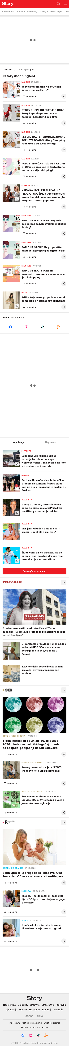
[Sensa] (29, 1016)
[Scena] (40, 1016)
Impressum (14, 1022)
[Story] (6, 4)
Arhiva (45, 1027)
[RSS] (59, 327)
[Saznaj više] (63, 582)
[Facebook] (11, 327)
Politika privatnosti (30, 1027)
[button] (30, 96)
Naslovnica (8, 69)
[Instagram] (27, 327)
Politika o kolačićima (32, 1022)
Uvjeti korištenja (52, 1022)
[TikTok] (42, 327)
